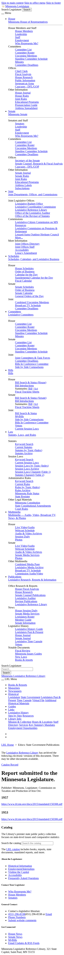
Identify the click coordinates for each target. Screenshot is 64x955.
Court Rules (21, 508)
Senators (19, 123)
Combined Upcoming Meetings (32, 302)
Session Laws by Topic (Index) (32, 465)
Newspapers (15, 691)
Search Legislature (11, 9)
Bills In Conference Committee (31, 364)
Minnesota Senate (17, 114)
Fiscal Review (22, 650)
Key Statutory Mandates (42, 724)
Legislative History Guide (29, 629)
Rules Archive (22, 490)
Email (49, 914)
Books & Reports (17, 684)
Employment (22, 40)
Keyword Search (24, 444)
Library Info (14, 718)
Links (11, 709)
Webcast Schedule (25, 530)
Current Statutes (23, 447)
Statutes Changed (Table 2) (29, 474)
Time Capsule (24, 700)
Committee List (23, 49)
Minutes (19, 61)
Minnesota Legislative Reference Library (23, 676)
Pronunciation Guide (26, 105)
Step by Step (15, 715)
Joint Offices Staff (24, 246)
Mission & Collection (19, 721)
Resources (28, 715)
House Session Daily (26, 610)
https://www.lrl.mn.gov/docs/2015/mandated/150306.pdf (31, 819)
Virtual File (38, 700)
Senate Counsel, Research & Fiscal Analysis (39, 163)
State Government (30, 697)
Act (36, 388)
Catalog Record (9, 764)
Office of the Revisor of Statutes (32, 216)
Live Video (21, 527)
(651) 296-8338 (16, 914)
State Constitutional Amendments (33, 505)
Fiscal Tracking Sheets (27, 391)
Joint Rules (21, 98)
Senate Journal (23, 172)
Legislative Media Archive (29, 567)
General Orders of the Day (29, 296)
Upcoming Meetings (26, 55)
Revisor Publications (26, 601)
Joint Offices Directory (27, 243)
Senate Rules (22, 175)
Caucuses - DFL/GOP (27, 86)
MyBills (19, 416)
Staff (17, 37)
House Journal (23, 92)
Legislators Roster (24, 616)
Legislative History (18, 712)
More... (19, 237)
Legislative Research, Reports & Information (32, 579)
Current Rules (22, 484)
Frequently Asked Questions (23, 878)
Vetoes (18, 425)
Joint (10, 191)
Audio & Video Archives (28, 533)
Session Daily (22, 536)
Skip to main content (12, 2)
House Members (24, 31)
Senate (11, 111)
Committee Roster (24, 52)
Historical (13, 694)
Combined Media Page (27, 564)
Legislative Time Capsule (28, 641)
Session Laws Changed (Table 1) (33, 471)
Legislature (14, 697)
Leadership (21, 34)
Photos (18, 539)
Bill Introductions (24, 385)
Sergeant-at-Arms (24, 83)
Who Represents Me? (26, 43)
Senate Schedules (24, 286)
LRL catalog (13, 849)
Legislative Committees (20, 314)
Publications (14, 576)
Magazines (14, 687)
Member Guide (23, 619)
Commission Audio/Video (29, 573)
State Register (22, 496)
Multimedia (14, 511)
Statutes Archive (24, 453)
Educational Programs (27, 102)
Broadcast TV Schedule (28, 305)
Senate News (15, 936)
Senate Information (25, 622)
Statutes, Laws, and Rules (22, 434)
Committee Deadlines (26, 65)
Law (10, 431)
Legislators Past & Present (29, 632)
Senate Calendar (24, 293)
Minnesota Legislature (17, 6)
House (11, 18)
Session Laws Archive (27, 468)
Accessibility (22, 249)
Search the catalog (11, 843)
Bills (10, 370)
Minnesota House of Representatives (28, 21)
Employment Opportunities (22, 728)
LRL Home (7, 744)
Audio (31, 527)
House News (15, 933)
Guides (12, 706)
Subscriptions (22, 188)
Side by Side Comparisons (29, 367)
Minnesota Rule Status (27, 493)
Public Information (25, 80)
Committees (14, 311)
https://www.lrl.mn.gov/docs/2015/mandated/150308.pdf (31, 804)
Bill (30, 388)
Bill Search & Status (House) (30, 382)
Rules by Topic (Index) (27, 487)
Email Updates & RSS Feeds (23, 943)
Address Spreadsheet (26, 108)
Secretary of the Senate (27, 160)
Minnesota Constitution (27, 502)
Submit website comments (22, 920)
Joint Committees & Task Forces (32, 357)
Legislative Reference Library (31, 209)
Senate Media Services (27, 555)
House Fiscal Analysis (27, 589)
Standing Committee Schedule (31, 58)
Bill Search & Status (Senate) (30, 397)
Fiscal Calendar (23, 280)
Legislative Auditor (25, 598)
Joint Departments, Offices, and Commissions (32, 194)
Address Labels (23, 185)
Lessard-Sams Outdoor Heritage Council (37, 234)
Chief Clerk (21, 71)
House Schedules (24, 268)
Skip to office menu (34, 2)
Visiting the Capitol (18, 872)
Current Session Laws (27, 428)
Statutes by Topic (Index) (28, 450)
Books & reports (24, 659)
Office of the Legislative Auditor (32, 212)
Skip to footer (53, 2)
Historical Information (20, 865)
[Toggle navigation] (2, 13)
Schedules (13, 256)
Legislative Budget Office (29, 203)
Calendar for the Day (26, 274)
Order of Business (24, 271)
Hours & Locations (42, 721)
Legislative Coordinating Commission (35, 206)
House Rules (22, 95)
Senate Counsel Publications (30, 595)
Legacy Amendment (26, 253)
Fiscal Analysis (23, 74)
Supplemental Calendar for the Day (34, 277)
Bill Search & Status (26, 413)
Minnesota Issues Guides (28, 653)
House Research (24, 77)
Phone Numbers (17, 917)
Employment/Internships (21, 868)
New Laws (21, 656)
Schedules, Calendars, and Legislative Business (33, 259)
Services (23, 724)
